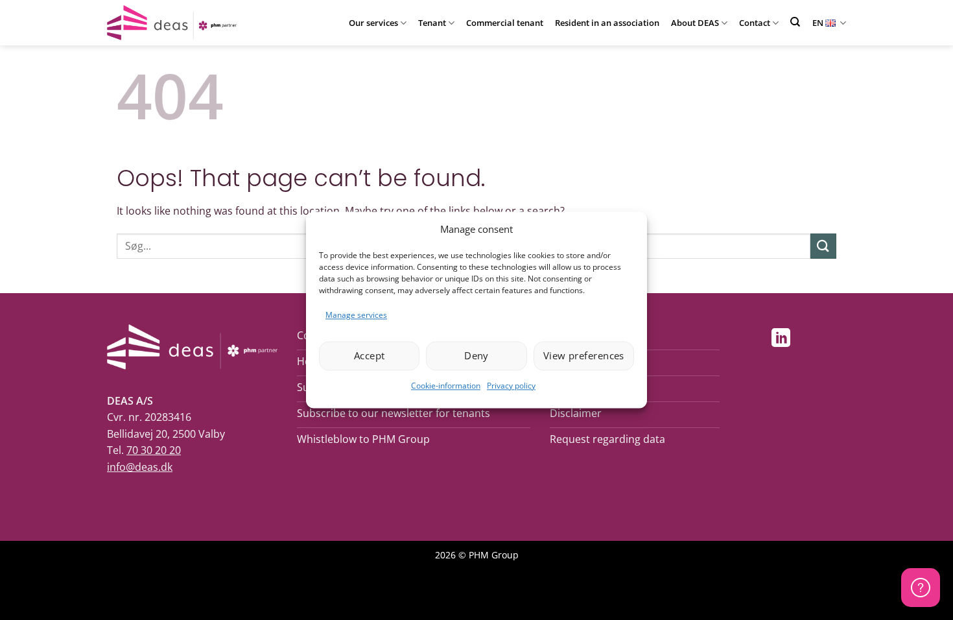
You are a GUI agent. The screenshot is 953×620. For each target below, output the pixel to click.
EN (817, 23)
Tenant (432, 23)
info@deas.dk (139, 467)
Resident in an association (607, 23)
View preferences (583, 356)
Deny (476, 356)
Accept (369, 356)
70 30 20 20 (153, 450)
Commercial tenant (504, 23)
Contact (754, 23)
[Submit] (823, 246)
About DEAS (695, 23)
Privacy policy (511, 385)
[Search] (795, 21)
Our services (373, 23)
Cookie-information (445, 385)
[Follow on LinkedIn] (780, 339)
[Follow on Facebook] (753, 339)
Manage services (356, 314)
